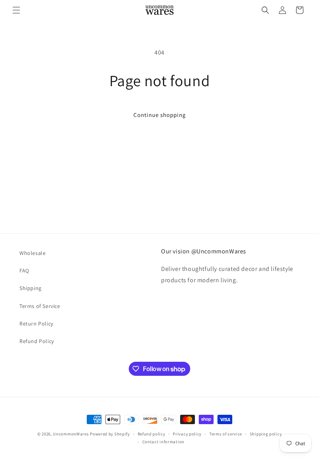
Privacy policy (187, 434)
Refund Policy (36, 341)
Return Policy (36, 323)
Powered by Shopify (110, 434)
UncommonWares (71, 434)
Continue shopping (159, 115)
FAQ (24, 270)
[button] (16, 10)
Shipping (30, 288)
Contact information (163, 441)
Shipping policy (266, 434)
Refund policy (151, 434)
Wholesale (32, 253)
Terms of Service (39, 306)
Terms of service (225, 434)
